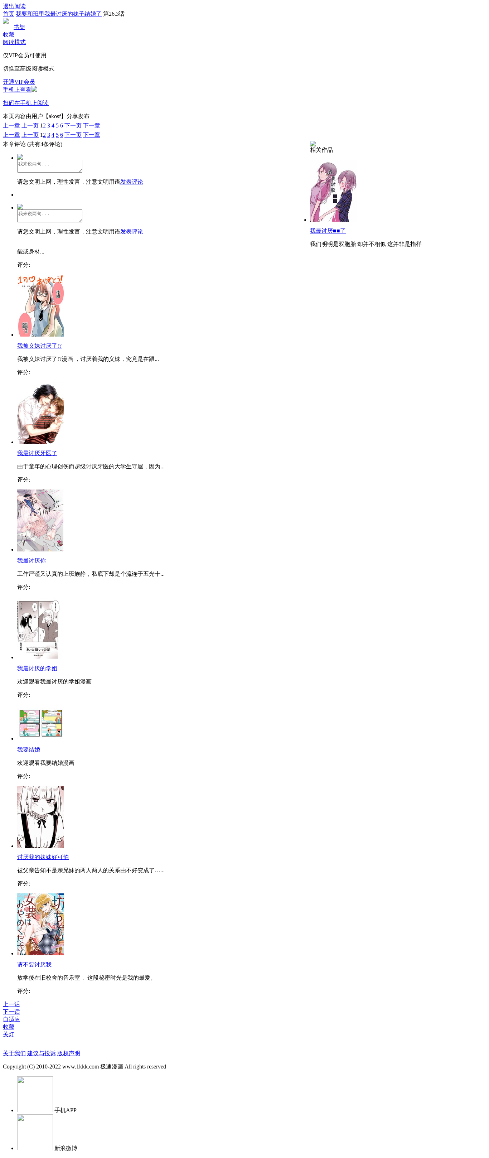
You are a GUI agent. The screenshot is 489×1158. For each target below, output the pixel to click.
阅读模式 (14, 42)
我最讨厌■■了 (328, 231)
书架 (19, 27)
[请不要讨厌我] (40, 953)
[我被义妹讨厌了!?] (40, 335)
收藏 (8, 35)
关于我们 (14, 1053)
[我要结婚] (40, 738)
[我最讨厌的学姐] (40, 657)
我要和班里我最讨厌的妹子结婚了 (59, 14)
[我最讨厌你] (40, 549)
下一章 (91, 125)
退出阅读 (14, 6)
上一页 (30, 125)
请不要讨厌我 (34, 964)
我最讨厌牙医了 (37, 453)
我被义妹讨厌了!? (39, 346)
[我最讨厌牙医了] (40, 442)
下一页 (73, 125)
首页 (8, 14)
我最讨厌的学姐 (37, 668)
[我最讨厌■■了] (333, 220)
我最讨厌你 (31, 561)
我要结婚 (28, 750)
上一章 (11, 125)
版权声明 (68, 1053)
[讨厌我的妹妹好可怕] (40, 846)
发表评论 (131, 182)
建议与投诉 (41, 1053)
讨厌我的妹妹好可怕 (43, 857)
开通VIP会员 (19, 82)
